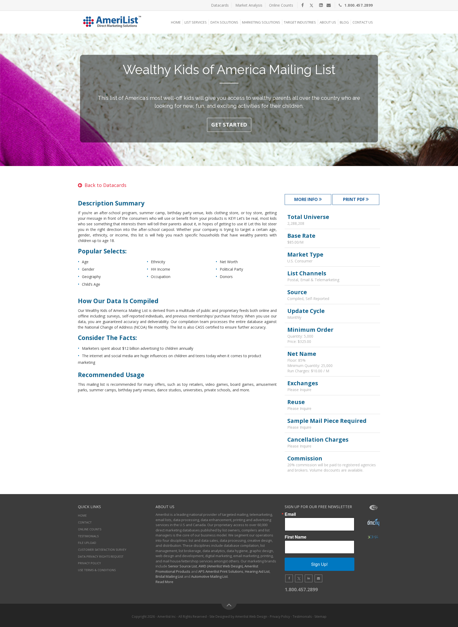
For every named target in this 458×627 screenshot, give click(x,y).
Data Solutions (224, 22)
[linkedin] (321, 5)
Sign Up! (319, 564)
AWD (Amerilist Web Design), (221, 566)
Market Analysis (248, 5)
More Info (306, 199)
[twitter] (311, 5)
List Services (195, 22)
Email (290, 514)
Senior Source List (182, 566)
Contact (85, 522)
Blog (344, 22)
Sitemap (320, 616)
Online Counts (281, 5)
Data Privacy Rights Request (101, 556)
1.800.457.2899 (358, 5)
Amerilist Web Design (251, 616)
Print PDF (354, 199)
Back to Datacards (105, 185)
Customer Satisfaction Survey (102, 550)
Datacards (220, 5)
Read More (164, 581)
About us (328, 22)
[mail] (329, 5)
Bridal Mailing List (169, 576)
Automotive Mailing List (209, 576)
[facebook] (302, 5)
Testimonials (88, 536)
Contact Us (363, 22)
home (82, 515)
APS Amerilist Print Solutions (220, 571)
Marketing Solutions (261, 22)
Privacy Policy (89, 563)
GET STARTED (229, 124)
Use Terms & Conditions (97, 570)
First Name (295, 537)
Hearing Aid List (257, 571)
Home (176, 22)
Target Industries (300, 22)
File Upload (87, 543)
